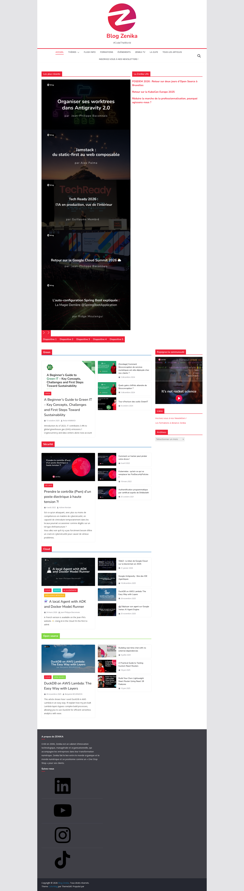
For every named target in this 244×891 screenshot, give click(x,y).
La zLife (154, 52)
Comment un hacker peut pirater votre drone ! (132, 457)
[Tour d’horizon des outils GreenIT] (107, 403)
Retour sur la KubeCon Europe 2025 (153, 92)
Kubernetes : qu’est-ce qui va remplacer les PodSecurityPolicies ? (133, 474)
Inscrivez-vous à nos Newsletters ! (171, 418)
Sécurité (48, 485)
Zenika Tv (140, 52)
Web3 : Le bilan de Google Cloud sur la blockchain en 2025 (133, 562)
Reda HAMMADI (69, 420)
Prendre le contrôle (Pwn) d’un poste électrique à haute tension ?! (67, 496)
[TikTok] (63, 869)
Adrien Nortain (65, 507)
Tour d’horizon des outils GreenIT (133, 401)
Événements (124, 52)
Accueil (59, 52)
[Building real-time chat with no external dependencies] (107, 651)
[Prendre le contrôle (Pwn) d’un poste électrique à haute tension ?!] (68, 467)
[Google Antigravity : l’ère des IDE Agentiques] (107, 580)
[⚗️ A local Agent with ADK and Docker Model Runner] (68, 572)
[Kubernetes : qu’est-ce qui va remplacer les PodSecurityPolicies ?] (107, 476)
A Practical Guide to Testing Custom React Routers (130, 664)
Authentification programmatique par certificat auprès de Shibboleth (133, 491)
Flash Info (90, 52)
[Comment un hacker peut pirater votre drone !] (107, 460)
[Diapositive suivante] (48, 333)
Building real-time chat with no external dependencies (132, 649)
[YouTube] (63, 820)
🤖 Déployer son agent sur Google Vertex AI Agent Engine (133, 608)
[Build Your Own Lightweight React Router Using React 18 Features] (107, 683)
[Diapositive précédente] (44, 333)
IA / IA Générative (70, 590)
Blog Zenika (122, 36)
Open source (59, 677)
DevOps (57, 590)
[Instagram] (63, 845)
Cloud (47, 590)
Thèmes (72, 52)
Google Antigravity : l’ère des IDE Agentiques (132, 577)
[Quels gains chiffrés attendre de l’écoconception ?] (107, 389)
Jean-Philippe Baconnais (70, 612)
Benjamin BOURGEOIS (73, 694)
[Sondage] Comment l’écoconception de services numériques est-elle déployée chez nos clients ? (133, 368)
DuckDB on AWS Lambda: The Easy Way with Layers (132, 593)
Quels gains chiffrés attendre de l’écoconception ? (132, 387)
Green (47, 393)
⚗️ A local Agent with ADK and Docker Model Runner (65, 604)
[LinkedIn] (63, 795)
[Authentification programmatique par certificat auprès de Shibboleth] (107, 493)
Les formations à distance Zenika (170, 423)
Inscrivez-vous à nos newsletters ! (118, 59)
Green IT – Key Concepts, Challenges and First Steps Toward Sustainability (68, 407)
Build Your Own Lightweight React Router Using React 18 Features (131, 681)
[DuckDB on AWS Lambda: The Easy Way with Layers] (107, 595)
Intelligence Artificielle (54, 595)
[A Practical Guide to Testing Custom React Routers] (107, 666)
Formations (106, 52)
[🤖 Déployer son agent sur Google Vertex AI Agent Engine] (107, 610)
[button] (77, 52)
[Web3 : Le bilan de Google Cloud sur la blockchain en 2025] (107, 564)
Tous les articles (172, 52)
